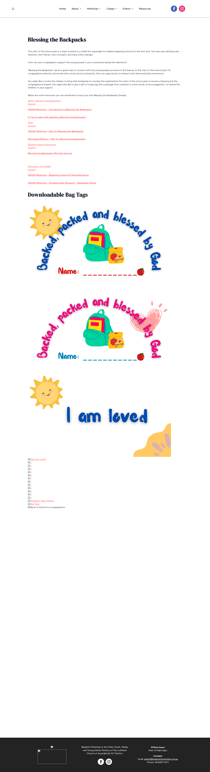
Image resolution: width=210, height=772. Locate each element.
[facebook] (174, 9)
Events (127, 8)
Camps (110, 8)
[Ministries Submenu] (101, 9)
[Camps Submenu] (117, 9)
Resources (145, 8)
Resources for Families (39, 166)
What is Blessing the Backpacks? (44, 100)
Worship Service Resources (42, 144)
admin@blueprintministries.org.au (161, 759)
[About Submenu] (81, 9)
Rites (30, 122)
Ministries (92, 8)
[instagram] (182, 9)
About (75, 8)
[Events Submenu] (133, 9)
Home (62, 8)
